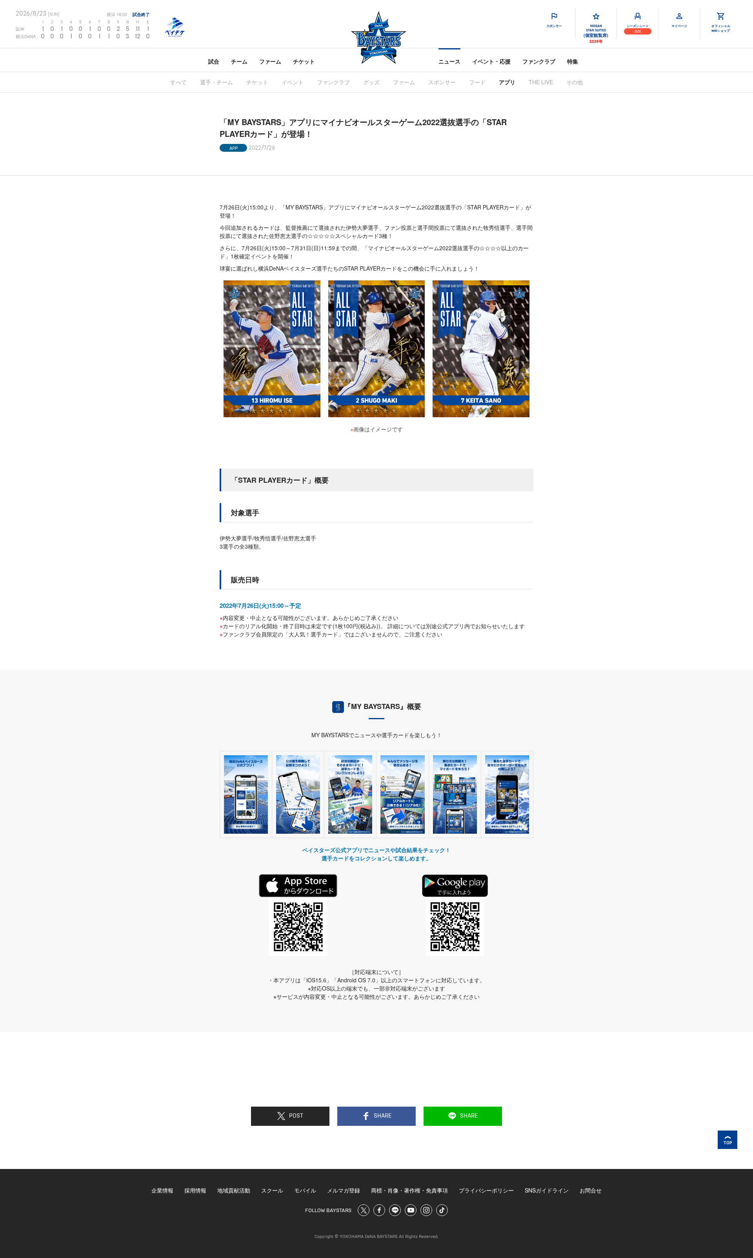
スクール (272, 1190)
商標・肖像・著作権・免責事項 (409, 1190)
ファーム (270, 61)
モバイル (305, 1190)
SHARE (382, 1116)
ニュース (449, 61)
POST (296, 1116)
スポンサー (442, 82)
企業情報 (162, 1190)
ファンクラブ (538, 61)
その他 (574, 82)
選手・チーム (216, 82)
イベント (293, 82)
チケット (304, 61)
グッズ (371, 82)
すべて (178, 82)
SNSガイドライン (547, 1190)
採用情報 (195, 1190)
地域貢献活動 (233, 1190)
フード (477, 82)
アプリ (507, 82)
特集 (572, 61)
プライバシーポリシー (486, 1190)
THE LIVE (541, 82)
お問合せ (591, 1190)
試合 (213, 61)
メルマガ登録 (343, 1190)
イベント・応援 (491, 61)
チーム (239, 61)
